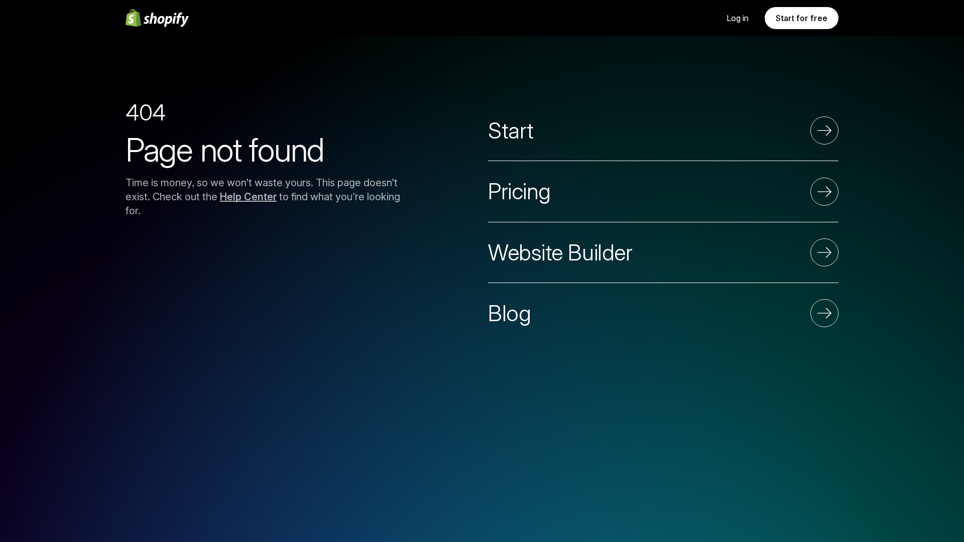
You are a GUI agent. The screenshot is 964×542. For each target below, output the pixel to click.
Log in (738, 18)
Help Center (248, 197)
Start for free (801, 18)
